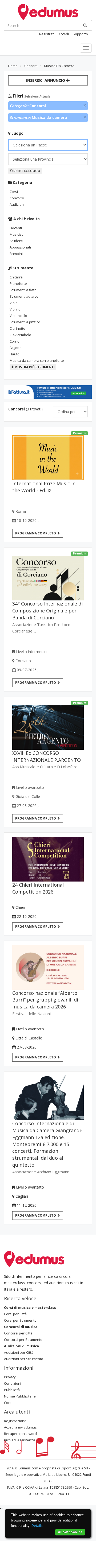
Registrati (46, 34)
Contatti (10, 1402)
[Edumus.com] (34, 1258)
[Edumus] (48, 11)
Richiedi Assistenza (19, 1440)
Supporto (80, 34)
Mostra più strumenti (34, 367)
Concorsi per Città (18, 1333)
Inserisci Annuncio (46, 80)
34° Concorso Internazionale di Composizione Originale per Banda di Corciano (47, 610)
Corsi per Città (15, 1313)
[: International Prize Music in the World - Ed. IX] (48, 455)
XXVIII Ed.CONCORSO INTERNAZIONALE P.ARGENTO (46, 756)
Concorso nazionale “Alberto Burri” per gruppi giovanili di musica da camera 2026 (45, 1000)
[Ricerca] (85, 25)
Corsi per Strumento (20, 1320)
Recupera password (20, 1433)
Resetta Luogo (26, 171)
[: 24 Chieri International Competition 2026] (48, 859)
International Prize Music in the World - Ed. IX (43, 487)
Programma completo (36, 533)
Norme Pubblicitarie (20, 1396)
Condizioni (12, 1383)
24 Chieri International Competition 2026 (38, 888)
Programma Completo (36, 926)
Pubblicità (12, 1389)
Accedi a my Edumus (20, 1427)
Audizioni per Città (18, 1352)
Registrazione (15, 1420)
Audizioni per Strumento (23, 1358)
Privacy (10, 1377)
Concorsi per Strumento (23, 1339)
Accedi (63, 34)
